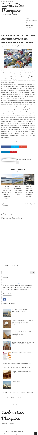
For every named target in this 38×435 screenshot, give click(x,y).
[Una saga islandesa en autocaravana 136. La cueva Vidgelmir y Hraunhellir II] (29, 179)
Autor (28, 23)
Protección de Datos (17, 432)
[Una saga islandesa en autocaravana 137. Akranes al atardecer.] (17, 179)
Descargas (29, 25)
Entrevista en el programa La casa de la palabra (17, 363)
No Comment (25, 46)
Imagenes (29, 27)
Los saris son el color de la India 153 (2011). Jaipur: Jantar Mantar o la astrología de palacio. (23, 332)
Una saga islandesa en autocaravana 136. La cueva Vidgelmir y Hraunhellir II (29, 191)
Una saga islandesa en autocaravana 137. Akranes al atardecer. (18, 190)
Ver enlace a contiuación (10, 405)
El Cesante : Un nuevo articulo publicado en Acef (17, 367)
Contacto (6, 432)
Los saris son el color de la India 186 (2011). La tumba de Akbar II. (23, 343)
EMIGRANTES (16, 382)
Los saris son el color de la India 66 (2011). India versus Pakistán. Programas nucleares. (22, 322)
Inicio (27, 18)
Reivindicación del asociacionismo (22, 353)
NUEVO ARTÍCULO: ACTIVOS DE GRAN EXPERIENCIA (18, 392)
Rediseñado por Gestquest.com (13, 434)
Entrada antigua (28, 204)
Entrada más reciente (7, 204)
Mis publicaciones (31, 20)
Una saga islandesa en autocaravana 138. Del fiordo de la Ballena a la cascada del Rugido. (6, 192)
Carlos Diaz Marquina (12, 7)
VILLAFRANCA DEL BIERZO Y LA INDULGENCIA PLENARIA (21, 310)
